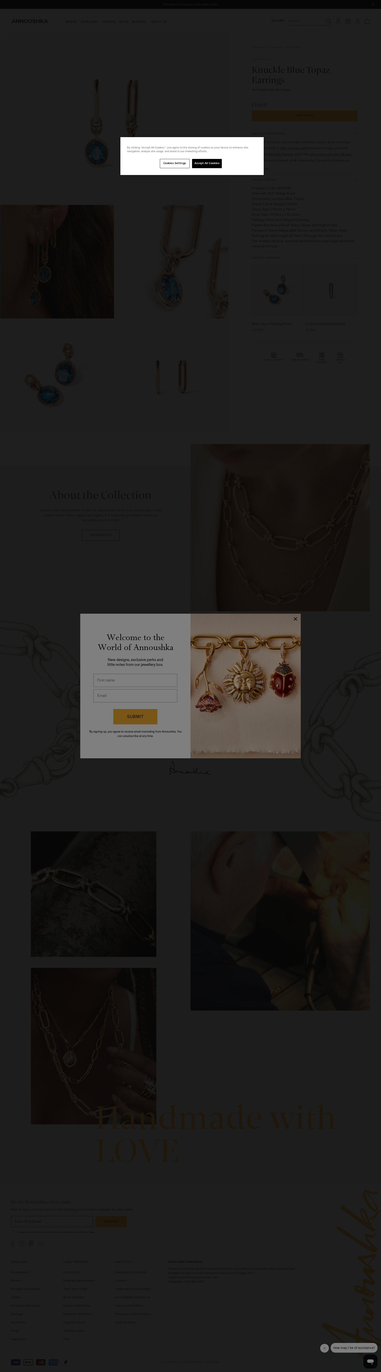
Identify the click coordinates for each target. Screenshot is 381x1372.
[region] (192, 156)
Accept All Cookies (206, 163)
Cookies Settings (174, 163)
